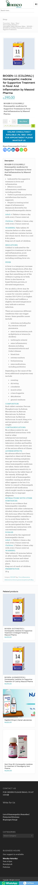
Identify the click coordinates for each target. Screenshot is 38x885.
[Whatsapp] (21, 150)
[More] (25, 150)
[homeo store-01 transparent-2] (16, 4)
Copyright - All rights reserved (11, 880)
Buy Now (23, 121)
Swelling (31, 580)
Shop (5, 19)
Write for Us (9, 802)
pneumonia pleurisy (23, 580)
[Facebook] (5, 150)
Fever (20, 577)
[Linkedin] (13, 150)
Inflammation (26, 577)
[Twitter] (9, 150)
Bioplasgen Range (10, 820)
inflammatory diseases (11, 580)
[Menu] (37, 4)
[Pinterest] (17, 150)
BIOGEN (12, 577)
